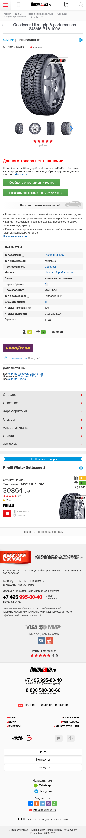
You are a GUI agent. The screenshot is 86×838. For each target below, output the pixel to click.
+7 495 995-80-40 (43, 680)
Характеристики (15, 411)
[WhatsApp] (54, 803)
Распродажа (70, 722)
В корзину (7, 513)
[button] (71, 128)
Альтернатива (15, 427)
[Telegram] (42, 803)
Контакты (43, 759)
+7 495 (22, 597)
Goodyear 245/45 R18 (30, 376)
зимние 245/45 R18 (19, 379)
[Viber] (48, 803)
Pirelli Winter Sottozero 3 (24, 467)
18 (46, 302)
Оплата (8, 436)
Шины (11, 718)
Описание (10, 403)
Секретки (14, 726)
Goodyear (21, 174)
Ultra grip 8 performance (59, 273)
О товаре (10, 394)
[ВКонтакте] (30, 803)
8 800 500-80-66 (43, 690)
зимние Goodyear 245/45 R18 (25, 374)
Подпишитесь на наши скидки (46, 705)
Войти (43, 752)
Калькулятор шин (66, 726)
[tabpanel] (43, 490)
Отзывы (10, 419)
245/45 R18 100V (54, 255)
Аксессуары (70, 718)
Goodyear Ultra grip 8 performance (3, 25)
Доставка (10, 444)
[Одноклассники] (36, 803)
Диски (11, 722)
